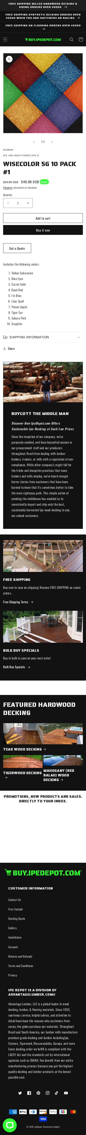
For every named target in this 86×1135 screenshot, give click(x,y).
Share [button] (11, 348)
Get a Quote (17, 248)
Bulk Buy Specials (14, 666)
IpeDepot (38, 1126)
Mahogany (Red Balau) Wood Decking (58, 775)
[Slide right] (52, 141)
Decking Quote (16, 918)
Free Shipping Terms (15, 601)
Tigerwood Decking (22, 773)
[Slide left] (33, 141)
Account (13, 947)
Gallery (12, 928)
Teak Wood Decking (22, 749)
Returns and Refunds (20, 956)
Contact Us (14, 899)
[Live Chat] (10, 1125)
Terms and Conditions (20, 965)
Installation (14, 937)
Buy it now (43, 230)
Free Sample (15, 909)
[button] (5, 39)
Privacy (12, 975)
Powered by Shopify (51, 1126)
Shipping (7, 187)
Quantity (7, 195)
